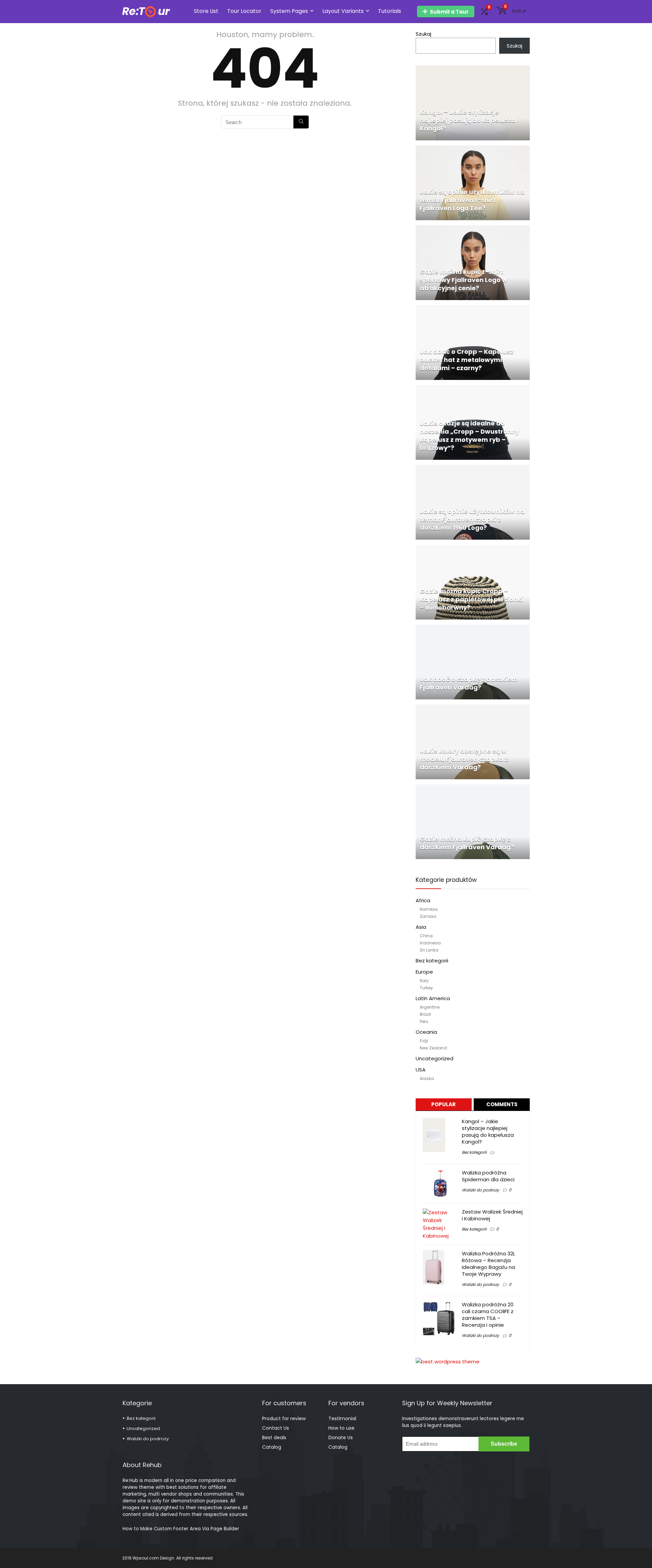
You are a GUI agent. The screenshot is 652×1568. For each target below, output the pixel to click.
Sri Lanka (429, 950)
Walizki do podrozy (480, 1190)
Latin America (433, 998)
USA (420, 1069)
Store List (206, 11)
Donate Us (340, 1437)
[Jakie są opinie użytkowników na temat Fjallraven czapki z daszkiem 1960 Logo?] (473, 468)
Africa (423, 900)
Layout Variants (343, 11)
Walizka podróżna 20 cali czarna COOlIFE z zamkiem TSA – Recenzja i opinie (487, 1314)
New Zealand (433, 1048)
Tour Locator (244, 11)
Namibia (429, 909)
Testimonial (342, 1418)
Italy (424, 980)
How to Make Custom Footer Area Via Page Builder (181, 1529)
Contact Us (275, 1428)
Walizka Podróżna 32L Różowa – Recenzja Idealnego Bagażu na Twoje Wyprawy (488, 1263)
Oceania (426, 1031)
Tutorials (389, 11)
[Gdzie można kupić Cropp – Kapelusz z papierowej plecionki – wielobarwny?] (473, 548)
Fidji (424, 1041)
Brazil (425, 1014)
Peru (424, 1021)
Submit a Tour (449, 11)
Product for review (284, 1418)
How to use (341, 1428)
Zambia (428, 916)
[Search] (301, 122)
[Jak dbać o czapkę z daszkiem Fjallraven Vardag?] (473, 628)
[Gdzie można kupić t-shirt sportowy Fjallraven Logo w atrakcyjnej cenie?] (473, 229)
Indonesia (430, 943)
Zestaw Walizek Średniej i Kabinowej (492, 1215)
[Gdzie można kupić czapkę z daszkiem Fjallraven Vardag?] (473, 788)
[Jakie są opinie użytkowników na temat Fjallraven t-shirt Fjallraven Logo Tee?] (473, 149)
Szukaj (423, 33)
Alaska (427, 1078)
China (426, 936)
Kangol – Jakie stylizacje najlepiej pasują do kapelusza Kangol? (488, 1131)
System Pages (289, 11)
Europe (424, 971)
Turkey (426, 988)
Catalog (271, 1447)
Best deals (274, 1437)
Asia (421, 926)
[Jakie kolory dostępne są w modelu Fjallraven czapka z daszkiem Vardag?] (473, 708)
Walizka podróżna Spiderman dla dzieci (488, 1176)
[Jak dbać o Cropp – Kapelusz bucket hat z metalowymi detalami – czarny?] (473, 309)
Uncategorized (434, 1058)
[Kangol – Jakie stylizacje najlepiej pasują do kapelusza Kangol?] (473, 69)
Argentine (429, 1007)
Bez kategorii (432, 960)
